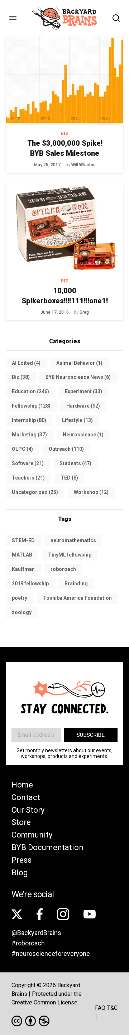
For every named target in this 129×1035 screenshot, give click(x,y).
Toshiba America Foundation (77, 598)
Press (21, 859)
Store (21, 822)
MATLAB (22, 555)
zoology (22, 612)
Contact (25, 797)
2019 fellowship (30, 583)
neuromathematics (73, 540)
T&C (112, 1007)
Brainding (76, 583)
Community (31, 834)
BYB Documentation (47, 847)
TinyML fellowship (69, 555)
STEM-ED (23, 540)
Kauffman (23, 569)
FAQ (100, 1007)
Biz (64, 133)
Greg (84, 312)
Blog (19, 872)
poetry (19, 598)
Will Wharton (83, 164)
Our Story (27, 809)
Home (22, 784)
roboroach (63, 569)
